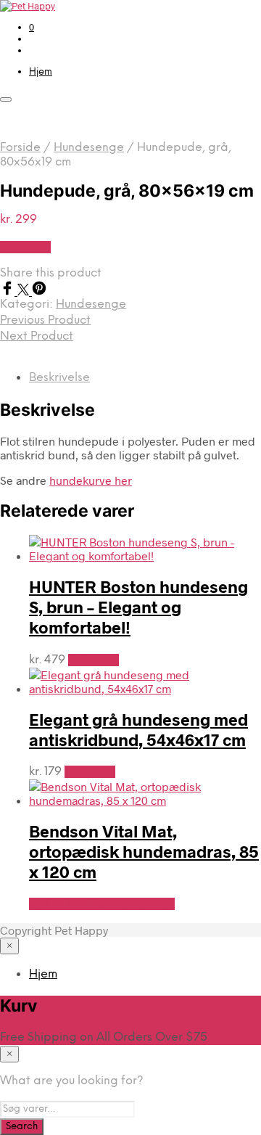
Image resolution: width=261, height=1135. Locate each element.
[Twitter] (24, 291)
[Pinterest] (39, 291)
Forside (20, 148)
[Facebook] (8, 291)
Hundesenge (89, 148)
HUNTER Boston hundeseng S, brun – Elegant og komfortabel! (138, 606)
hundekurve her (90, 480)
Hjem (40, 72)
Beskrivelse (59, 378)
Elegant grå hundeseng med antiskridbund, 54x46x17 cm (138, 729)
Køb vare (25, 247)
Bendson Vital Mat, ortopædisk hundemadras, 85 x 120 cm (144, 851)
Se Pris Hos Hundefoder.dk (102, 904)
